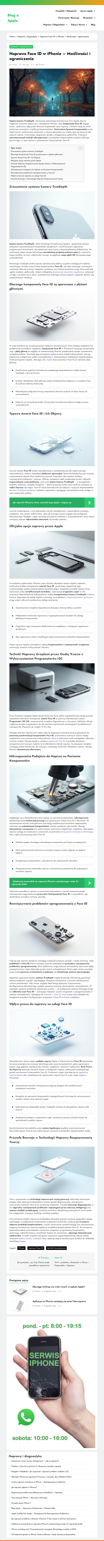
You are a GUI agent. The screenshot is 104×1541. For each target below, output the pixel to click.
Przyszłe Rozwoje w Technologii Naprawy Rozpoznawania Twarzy (37, 179)
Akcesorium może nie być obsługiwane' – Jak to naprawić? (35, 1461)
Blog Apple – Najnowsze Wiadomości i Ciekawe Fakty (33, 1508)
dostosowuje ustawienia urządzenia (68, 271)
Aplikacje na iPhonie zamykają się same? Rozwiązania (59, 1301)
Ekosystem (88, 17)
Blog (93, 24)
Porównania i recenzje (68, 17)
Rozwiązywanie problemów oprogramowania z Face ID (33, 172)
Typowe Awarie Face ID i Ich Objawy (25, 157)
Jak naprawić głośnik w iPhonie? (24, 1487)
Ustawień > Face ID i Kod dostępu (58, 994)
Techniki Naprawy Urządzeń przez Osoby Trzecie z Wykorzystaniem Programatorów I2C (38, 165)
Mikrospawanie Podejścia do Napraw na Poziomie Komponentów (37, 169)
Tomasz (14, 64)
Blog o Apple (13, 18)
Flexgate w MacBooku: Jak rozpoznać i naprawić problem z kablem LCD (39, 1471)
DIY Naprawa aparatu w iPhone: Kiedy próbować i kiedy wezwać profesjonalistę (43, 1534)
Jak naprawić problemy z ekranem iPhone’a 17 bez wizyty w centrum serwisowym (43, 1518)
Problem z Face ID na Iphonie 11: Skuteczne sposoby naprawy (36, 1466)
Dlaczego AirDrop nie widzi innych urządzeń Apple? (59, 1286)
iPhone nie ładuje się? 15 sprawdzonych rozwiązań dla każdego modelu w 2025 (43, 1529)
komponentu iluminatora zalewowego (77, 831)
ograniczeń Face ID (56, 741)
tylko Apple (47, 359)
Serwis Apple (86, 10)
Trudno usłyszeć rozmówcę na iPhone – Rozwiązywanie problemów (38, 1482)
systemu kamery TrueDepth (30, 1238)
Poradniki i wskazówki (66, 10)
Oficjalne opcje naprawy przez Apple (26, 160)
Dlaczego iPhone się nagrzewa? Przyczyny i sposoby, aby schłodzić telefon (41, 1476)
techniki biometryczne (56, 1248)
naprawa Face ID (36, 1248)
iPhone (21, 1248)
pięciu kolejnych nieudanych (24, 490)
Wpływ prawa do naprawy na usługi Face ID (28, 175)
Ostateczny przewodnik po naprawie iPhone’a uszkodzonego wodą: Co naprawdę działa (46, 1524)
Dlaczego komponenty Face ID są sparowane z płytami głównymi (37, 154)
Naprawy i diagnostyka (54, 24)
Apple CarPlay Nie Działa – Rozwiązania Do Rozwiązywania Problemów (40, 1513)
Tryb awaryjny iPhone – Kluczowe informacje (29, 1497)
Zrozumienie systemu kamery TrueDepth (27, 151)
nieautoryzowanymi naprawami (80, 597)
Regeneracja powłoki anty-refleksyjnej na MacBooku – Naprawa (36, 1492)
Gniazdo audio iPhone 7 (21, 1503)
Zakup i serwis (78, 24)
